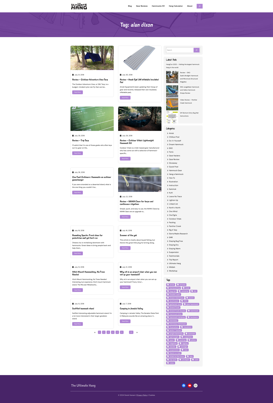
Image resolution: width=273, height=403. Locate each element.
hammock (194, 311)
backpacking (175, 288)
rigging (185, 343)
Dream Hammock (176, 144)
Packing (172, 222)
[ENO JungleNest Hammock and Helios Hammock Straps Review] (172, 91)
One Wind (173, 211)
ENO (171, 148)
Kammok (172, 189)
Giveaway (173, 163)
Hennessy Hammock (178, 324)
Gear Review (174, 159)
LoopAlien (188, 337)
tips (191, 356)
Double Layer (175, 294)
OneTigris (173, 215)
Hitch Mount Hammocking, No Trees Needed (88, 273)
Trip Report (173, 259)
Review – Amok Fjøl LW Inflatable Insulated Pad (139, 81)
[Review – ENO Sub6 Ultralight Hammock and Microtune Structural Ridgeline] (172, 77)
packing (182, 340)
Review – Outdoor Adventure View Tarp (90, 79)
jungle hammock (176, 333)
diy (195, 291)
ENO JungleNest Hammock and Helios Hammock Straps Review (189, 90)
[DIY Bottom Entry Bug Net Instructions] (172, 117)
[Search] (197, 50)
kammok (191, 333)
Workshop (173, 271)
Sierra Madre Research (178, 233)
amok (172, 285)
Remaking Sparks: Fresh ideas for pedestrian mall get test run (87, 236)
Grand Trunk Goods (177, 311)
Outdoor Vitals (175, 219)
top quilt (173, 360)
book (187, 288)
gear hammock (192, 304)
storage (184, 347)
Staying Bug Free (176, 241)
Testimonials (174, 256)
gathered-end (175, 304)
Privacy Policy (142, 395)
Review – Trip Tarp (80, 140)
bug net (173, 291)
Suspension (174, 252)
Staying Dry (174, 245)
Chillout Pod (174, 137)
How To (172, 178)
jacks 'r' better (175, 330)
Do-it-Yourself (175, 141)
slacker (172, 347)
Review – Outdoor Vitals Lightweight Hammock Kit (137, 141)
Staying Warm (174, 248)
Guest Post (173, 167)
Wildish (172, 267)
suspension (174, 350)
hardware (194, 317)
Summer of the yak (128, 235)
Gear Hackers (174, 155)
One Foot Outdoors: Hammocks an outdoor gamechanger (91, 178)
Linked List (173, 204)
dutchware (174, 301)
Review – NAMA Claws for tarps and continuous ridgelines (136, 202)
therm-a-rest (175, 353)
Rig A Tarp (173, 230)
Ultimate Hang (175, 263)
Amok (171, 133)
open (172, 340)
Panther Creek (175, 226)
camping (184, 291)
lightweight (174, 337)
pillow (193, 340)
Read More (77, 92)
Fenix (171, 152)
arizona (182, 285)
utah (196, 360)
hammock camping (177, 317)
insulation (187, 327)
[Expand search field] (200, 6)
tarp (186, 350)
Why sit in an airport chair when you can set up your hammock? (138, 273)
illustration (174, 327)
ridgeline (173, 343)
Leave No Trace (175, 196)
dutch (191, 298)
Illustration (173, 181)
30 (131, 332)
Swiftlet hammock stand (83, 308)
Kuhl (171, 193)
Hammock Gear (175, 170)
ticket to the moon (177, 356)
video (172, 363)
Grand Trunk (174, 307)
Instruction (173, 185)
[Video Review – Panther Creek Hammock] (172, 104)
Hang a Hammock (176, 174)
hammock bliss (176, 314)
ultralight (185, 360)
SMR (171, 237)
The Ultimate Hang (83, 385)
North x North (174, 207)
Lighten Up (173, 200)
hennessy (173, 320)
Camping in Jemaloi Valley (131, 308)
